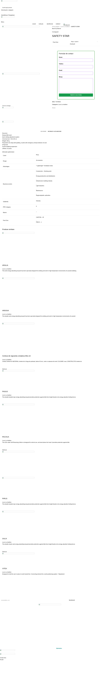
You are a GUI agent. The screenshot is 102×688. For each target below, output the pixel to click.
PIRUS (4, 498)
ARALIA (5, 265)
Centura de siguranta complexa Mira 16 (16, 356)
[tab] (43, 131)
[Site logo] (9, 3)
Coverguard (55, 32)
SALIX (4, 539)
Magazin (50, 626)
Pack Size (55, 42)
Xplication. (59, 648)
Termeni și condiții (50, 642)
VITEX (4, 568)
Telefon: (61, 63)
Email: (60, 70)
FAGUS (5, 391)
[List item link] (50, 617)
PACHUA (5, 437)
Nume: (61, 57)
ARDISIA (5, 310)
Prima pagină (56, 26)
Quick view (4, 275)
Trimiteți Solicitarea (76, 95)
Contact (50, 633)
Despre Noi (50, 630)
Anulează (72, 44)
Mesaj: (61, 77)
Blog (50, 637)
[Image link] (50, 607)
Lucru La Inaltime (65, 26)
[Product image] (18, 487)
